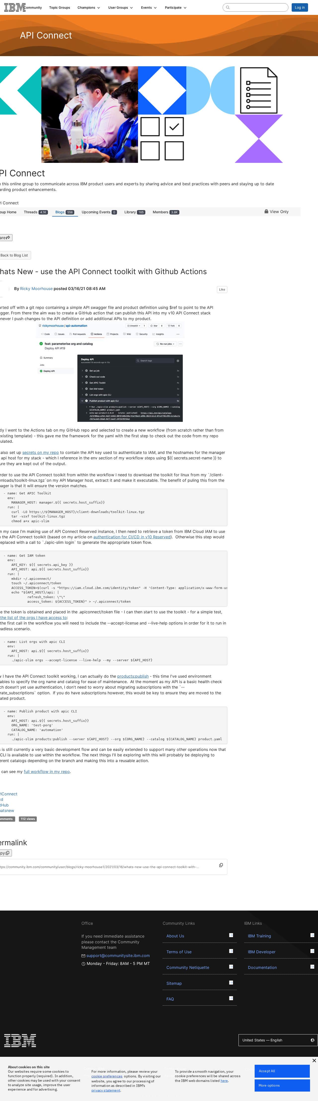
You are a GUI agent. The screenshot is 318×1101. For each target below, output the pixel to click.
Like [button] (222, 289)
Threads (35, 212)
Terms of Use (179, 951)
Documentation (262, 967)
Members (165, 212)
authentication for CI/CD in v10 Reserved (131, 536)
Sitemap (174, 983)
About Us (175, 935)
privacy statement (105, 1090)
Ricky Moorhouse (36, 288)
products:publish (133, 676)
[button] (89, 7)
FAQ (170, 998)
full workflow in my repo (47, 771)
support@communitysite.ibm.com (118, 955)
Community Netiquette (187, 967)
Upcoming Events (98, 212)
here (224, 1080)
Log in (300, 7)
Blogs (64, 212)
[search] (228, 7)
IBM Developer (262, 951)
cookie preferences (106, 1076)
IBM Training (259, 935)
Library (134, 212)
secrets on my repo (40, 452)
